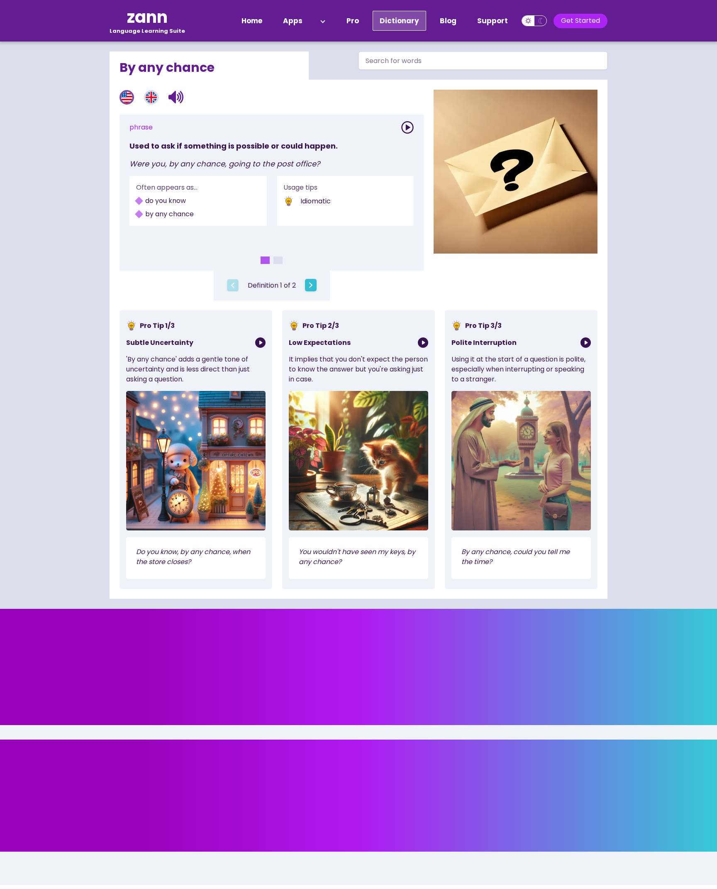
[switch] (534, 20)
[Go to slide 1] (265, 260)
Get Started (580, 20)
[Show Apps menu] (323, 21)
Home (251, 21)
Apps (292, 21)
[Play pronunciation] (407, 127)
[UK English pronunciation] (151, 97)
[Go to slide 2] (278, 260)
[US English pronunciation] (127, 97)
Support (492, 21)
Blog (448, 21)
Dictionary (399, 21)
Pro (352, 21)
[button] (176, 97)
